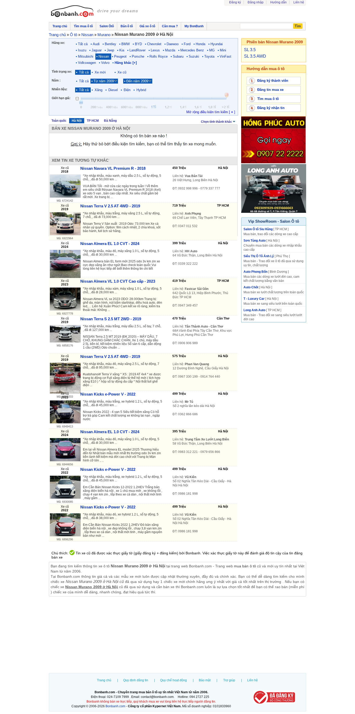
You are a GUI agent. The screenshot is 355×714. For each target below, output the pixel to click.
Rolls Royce (158, 56)
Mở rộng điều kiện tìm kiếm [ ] (210, 112)
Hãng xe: (58, 43)
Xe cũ (121, 72)
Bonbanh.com (115, 706)
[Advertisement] (177, 635)
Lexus (155, 50)
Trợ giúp (229, 680)
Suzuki (194, 56)
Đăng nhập (256, 2)
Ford (187, 44)
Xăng (98, 90)
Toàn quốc (59, 121)
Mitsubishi (85, 56)
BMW (125, 44)
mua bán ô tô (245, 566)
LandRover (137, 50)
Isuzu (82, 50)
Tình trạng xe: (62, 71)
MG (212, 50)
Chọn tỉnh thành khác (216, 122)
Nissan (103, 56)
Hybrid (141, 90)
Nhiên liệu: (59, 89)
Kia (121, 50)
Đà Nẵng (110, 121)
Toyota (209, 56)
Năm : (56, 80)
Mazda (170, 50)
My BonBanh (194, 26)
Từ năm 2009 (104, 81)
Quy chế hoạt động (173, 680)
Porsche (138, 56)
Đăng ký (235, 2)
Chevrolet (154, 44)
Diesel (113, 90)
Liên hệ (298, 2)
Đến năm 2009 (137, 81)
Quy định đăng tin (135, 680)
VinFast (225, 56)
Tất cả (83, 44)
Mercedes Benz (192, 50)
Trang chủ (104, 680)
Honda (200, 44)
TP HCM (93, 121)
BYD (138, 44)
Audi (96, 44)
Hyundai (217, 44)
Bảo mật (205, 680)
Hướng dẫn (278, 2)
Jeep (110, 50)
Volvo (105, 63)
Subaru (178, 56)
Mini (223, 50)
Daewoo (173, 44)
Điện (127, 90)
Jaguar (96, 50)
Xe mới (100, 72)
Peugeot (120, 56)
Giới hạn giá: (61, 98)
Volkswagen (87, 63)
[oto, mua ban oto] (95, 11)
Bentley (110, 44)
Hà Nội (77, 121)
